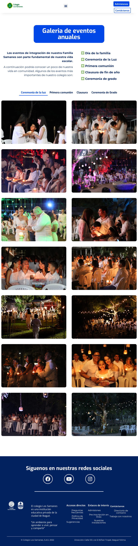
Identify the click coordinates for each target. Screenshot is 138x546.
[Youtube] (69, 479)
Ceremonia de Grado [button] (104, 92)
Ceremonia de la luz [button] (33, 92)
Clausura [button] (82, 92)
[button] (65, 6)
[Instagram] (90, 479)
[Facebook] (48, 479)
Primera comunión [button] (61, 92)
